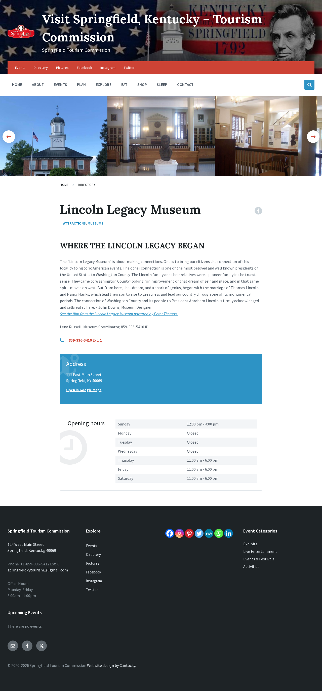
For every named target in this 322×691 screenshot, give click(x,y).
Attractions (74, 223)
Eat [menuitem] (124, 84)
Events (91, 545)
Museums (95, 223)
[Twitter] (199, 533)
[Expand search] (309, 85)
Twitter (92, 589)
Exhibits (250, 543)
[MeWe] (209, 533)
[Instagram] (179, 533)
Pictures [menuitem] (62, 67)
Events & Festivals (258, 558)
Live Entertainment (260, 551)
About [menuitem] (38, 84)
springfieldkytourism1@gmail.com (38, 569)
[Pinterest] (189, 533)
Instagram (94, 580)
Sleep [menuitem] (162, 84)
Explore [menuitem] (103, 84)
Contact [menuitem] (185, 84)
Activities (251, 566)
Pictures (92, 563)
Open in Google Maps (83, 390)
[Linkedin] (228, 533)
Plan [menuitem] (81, 84)
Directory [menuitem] (41, 67)
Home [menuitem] (17, 84)
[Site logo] (21, 36)
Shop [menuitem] (142, 84)
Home (64, 185)
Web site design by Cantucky (111, 665)
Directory (87, 185)
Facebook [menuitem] (84, 67)
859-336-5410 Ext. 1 (85, 340)
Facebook (93, 572)
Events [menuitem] (20, 67)
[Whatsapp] (218, 533)
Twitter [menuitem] (129, 67)
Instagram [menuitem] (107, 67)
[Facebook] (169, 533)
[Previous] (9, 136)
